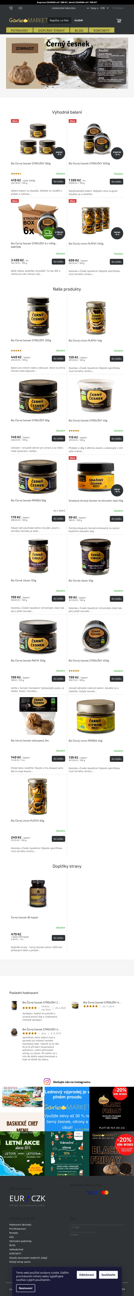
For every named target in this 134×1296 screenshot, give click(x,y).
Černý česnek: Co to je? (82, 1232)
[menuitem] (19, 30)
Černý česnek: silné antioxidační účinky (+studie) (96, 1224)
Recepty (13, 1232)
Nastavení (25, 1288)
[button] (15, 63)
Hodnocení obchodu (63, 8)
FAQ (11, 1237)
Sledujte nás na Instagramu (71, 1082)
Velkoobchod (16, 1249)
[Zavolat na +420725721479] (14, 7)
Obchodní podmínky (20, 1241)
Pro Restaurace (17, 1228)
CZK (102, 8)
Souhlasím (108, 1275)
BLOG (12, 1245)
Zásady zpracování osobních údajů (28, 1257)
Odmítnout (86, 1275)
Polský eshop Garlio (20, 1261)
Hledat (79, 20)
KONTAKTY (15, 1253)
